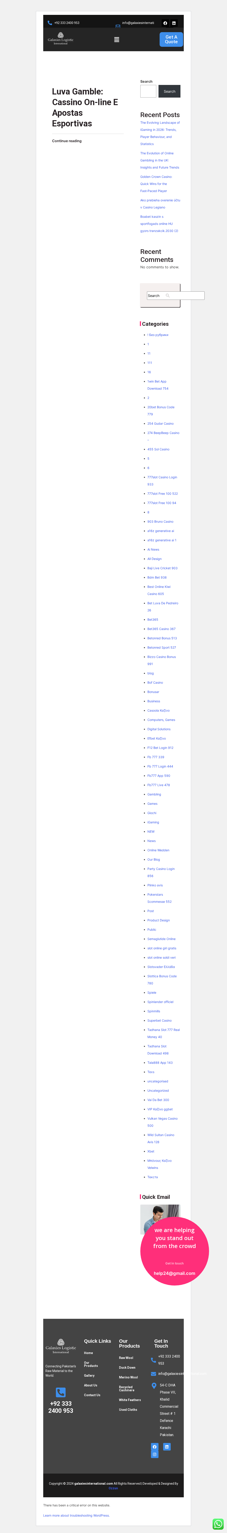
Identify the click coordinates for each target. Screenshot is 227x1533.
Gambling (154, 794)
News (151, 841)
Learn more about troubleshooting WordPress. (76, 1515)
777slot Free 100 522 (162, 493)
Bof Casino (155, 682)
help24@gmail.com (174, 1273)
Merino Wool (128, 1377)
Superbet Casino (159, 1020)
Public (151, 929)
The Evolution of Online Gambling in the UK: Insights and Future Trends (159, 160)
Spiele (151, 992)
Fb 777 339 (155, 757)
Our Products (91, 1364)
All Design (154, 559)
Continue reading (67, 141)
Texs (150, 1072)
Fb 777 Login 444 (160, 766)
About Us (90, 1385)
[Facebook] (165, 23)
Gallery (89, 1375)
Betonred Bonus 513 (162, 638)
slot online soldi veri (161, 957)
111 (149, 363)
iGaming (153, 822)
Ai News (153, 549)
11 (149, 353)
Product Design (158, 920)
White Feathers (130, 1400)
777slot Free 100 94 (161, 503)
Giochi (151, 813)
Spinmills (153, 1011)
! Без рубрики (157, 335)
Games (152, 803)
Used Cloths (128, 1409)
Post (150, 911)
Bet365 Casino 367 (161, 629)
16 (149, 372)
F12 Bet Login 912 (160, 748)
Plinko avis (155, 885)
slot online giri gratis (161, 948)
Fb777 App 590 (158, 775)
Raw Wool (126, 1358)
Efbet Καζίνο (156, 738)
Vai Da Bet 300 (158, 1100)
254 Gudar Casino (160, 423)
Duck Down (127, 1367)
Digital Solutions (158, 729)
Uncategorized (158, 1090)
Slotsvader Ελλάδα (161, 967)
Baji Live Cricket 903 (162, 568)
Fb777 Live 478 (158, 785)
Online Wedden (158, 850)
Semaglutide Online (161, 939)
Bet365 (152, 619)
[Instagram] (155, 1454)
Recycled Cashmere (126, 1388)
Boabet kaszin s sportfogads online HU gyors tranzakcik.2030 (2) (159, 224)
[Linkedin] (174, 23)
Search (146, 81)
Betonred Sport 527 (161, 647)
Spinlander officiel (160, 1002)
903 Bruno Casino (160, 521)
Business (153, 701)
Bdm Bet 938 (157, 577)
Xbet (150, 1151)
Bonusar (153, 692)
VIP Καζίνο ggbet (160, 1109)
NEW (151, 831)
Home (88, 1353)
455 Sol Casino (158, 449)
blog (150, 673)
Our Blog (153, 859)
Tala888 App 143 (160, 1062)
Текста (152, 1177)
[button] (116, 39)
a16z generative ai (160, 531)
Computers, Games (161, 720)
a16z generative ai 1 (161, 540)
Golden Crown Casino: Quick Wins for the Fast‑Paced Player (156, 184)
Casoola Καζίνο (158, 710)
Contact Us (92, 1395)
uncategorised (157, 1081)
